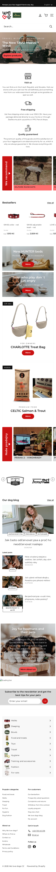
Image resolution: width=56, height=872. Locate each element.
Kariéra (5, 841)
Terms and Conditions (10, 848)
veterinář (43, 534)
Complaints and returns (37, 801)
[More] (28, 284)
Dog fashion (7, 815)
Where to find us (8, 834)
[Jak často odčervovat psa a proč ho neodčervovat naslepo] (28, 519)
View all (50, 203)
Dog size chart (33, 812)
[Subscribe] (45, 701)
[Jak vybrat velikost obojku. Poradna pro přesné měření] (12, 582)
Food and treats (8, 794)
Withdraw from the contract (39, 805)
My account (32, 819)
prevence (30, 534)
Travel (4, 805)
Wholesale (6, 844)
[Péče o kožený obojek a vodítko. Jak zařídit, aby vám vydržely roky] (12, 562)
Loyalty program (34, 808)
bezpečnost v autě (12, 609)
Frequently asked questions (38, 798)
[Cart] (46, 15)
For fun (5, 808)
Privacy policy (7, 851)
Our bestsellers (34, 794)
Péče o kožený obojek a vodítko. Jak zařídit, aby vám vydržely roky (38, 560)
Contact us (6, 837)
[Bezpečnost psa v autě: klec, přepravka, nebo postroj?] (12, 602)
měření (12, 588)
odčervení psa (16, 534)
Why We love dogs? (10, 830)
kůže (12, 569)
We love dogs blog (35, 815)
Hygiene (5, 812)
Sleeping (5, 801)
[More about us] (28, 650)
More (28, 264)
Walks (4, 798)
